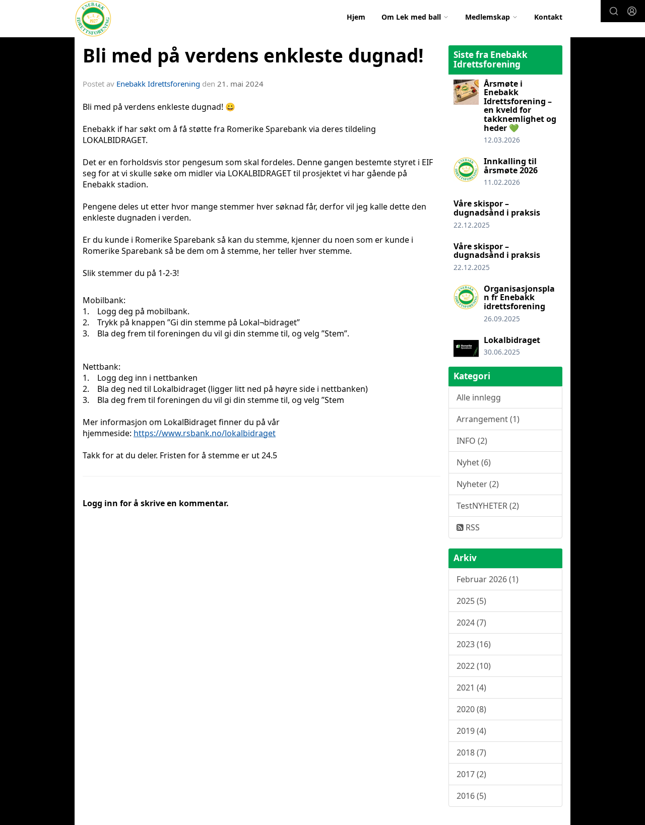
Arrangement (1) (488, 419)
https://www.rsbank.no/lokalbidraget (205, 433)
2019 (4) (471, 730)
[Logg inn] (632, 11)
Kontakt (548, 17)
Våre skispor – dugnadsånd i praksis (497, 208)
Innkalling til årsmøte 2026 (511, 166)
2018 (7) (471, 752)
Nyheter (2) (478, 484)
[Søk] (614, 11)
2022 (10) (474, 665)
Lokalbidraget (512, 340)
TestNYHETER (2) (488, 505)
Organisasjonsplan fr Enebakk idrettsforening (519, 297)
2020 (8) (471, 709)
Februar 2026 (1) (488, 579)
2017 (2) (471, 774)
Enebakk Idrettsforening (158, 84)
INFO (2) (472, 440)
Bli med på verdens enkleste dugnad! (253, 55)
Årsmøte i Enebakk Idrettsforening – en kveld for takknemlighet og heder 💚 (520, 105)
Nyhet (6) (474, 462)
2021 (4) (471, 687)
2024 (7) (471, 622)
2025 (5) (471, 600)
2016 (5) (471, 795)
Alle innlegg (479, 397)
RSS (472, 527)
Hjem (356, 17)
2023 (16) (474, 644)
